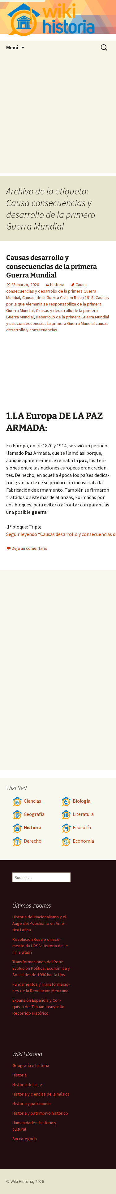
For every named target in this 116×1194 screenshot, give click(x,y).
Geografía (34, 814)
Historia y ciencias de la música (41, 1094)
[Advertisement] (58, 115)
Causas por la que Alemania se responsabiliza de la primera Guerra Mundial (57, 304)
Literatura (83, 814)
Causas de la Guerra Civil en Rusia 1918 (57, 297)
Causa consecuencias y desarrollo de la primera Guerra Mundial (51, 291)
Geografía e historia (30, 1065)
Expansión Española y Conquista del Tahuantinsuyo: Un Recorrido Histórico (38, 1006)
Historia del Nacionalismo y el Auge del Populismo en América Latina (39, 923)
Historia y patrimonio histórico (40, 1113)
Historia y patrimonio (31, 1103)
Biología (81, 801)
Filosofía (82, 827)
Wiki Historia (22, 1181)
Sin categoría (24, 1138)
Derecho (32, 841)
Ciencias (32, 801)
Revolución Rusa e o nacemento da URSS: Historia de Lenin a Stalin (40, 945)
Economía (83, 841)
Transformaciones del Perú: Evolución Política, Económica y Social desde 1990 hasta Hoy (41, 968)
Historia (57, 284)
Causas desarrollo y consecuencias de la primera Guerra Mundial (51, 266)
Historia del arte (27, 1084)
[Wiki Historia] (58, 20)
